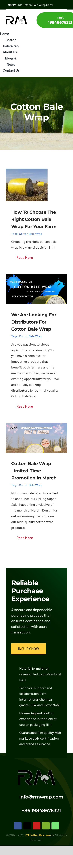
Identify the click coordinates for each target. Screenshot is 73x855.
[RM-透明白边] (36, 772)
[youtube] (36, 825)
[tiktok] (27, 825)
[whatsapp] (55, 825)
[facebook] (18, 825)
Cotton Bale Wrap (30, 233)
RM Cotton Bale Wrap (38, 835)
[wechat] (46, 825)
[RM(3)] (16, 17)
